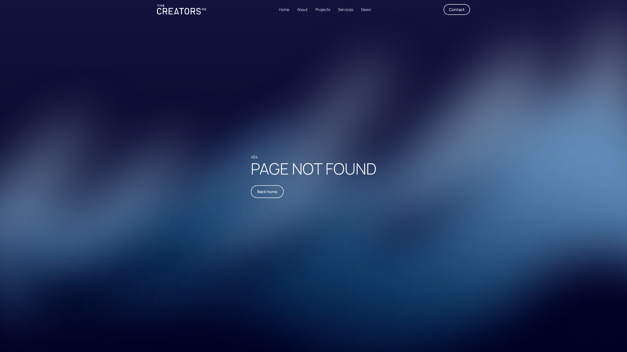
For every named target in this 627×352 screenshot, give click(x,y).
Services (345, 9)
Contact (457, 9)
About (302, 9)
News (366, 9)
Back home (267, 191)
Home (284, 9)
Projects (322, 9)
